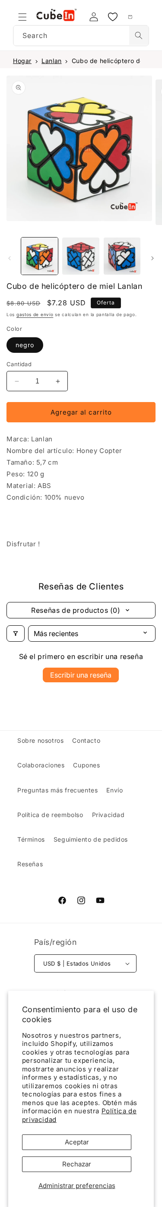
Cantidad (19, 364)
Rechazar (76, 1164)
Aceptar (77, 1142)
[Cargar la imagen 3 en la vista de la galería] (122, 256)
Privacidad (108, 814)
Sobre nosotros (40, 740)
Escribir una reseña (80, 675)
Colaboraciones (40, 765)
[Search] (138, 35)
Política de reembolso (50, 814)
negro (25, 344)
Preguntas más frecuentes (57, 790)
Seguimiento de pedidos (91, 839)
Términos (31, 839)
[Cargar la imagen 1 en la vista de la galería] (39, 256)
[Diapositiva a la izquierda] (9, 258)
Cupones (86, 765)
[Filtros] (15, 633)
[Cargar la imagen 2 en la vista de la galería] (80, 256)
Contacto (86, 740)
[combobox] (81, 35)
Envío (114, 790)
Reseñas (30, 864)
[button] (22, 16)
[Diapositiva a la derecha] (152, 258)
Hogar (22, 60)
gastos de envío (35, 314)
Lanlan (51, 60)
